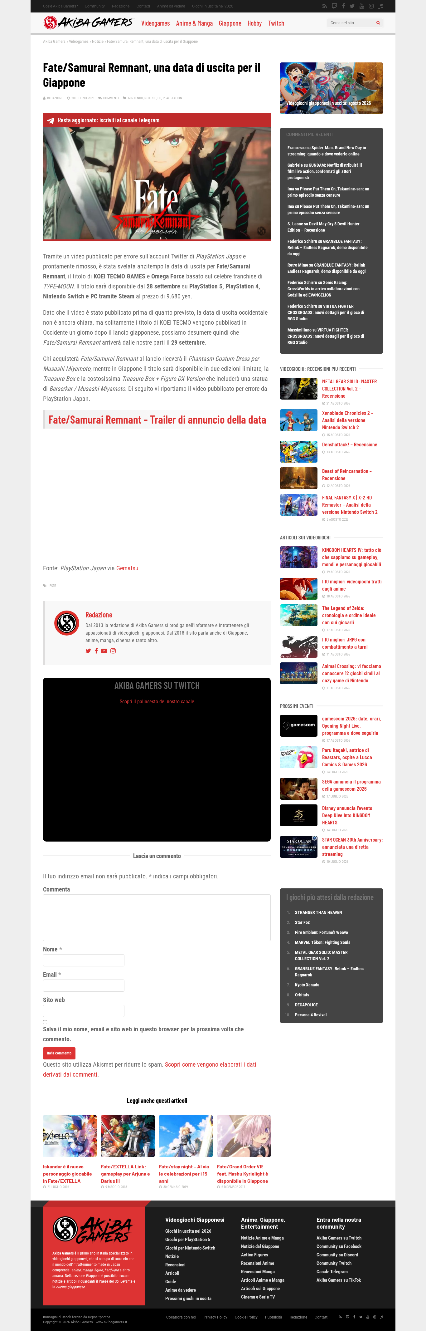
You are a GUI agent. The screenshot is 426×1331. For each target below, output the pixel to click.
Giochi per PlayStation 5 (187, 1239)
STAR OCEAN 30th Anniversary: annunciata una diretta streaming (352, 846)
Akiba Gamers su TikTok (339, 1280)
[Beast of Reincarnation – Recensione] (298, 487)
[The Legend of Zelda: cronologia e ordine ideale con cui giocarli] (298, 624)
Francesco (297, 147)
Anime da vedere (171, 6)
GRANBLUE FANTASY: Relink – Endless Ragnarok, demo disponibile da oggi (328, 247)
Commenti (111, 98)
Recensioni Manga (258, 1272)
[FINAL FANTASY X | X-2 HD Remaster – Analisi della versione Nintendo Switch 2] (298, 513)
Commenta (56, 889)
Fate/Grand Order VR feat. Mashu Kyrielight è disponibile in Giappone (242, 1173)
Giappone (230, 23)
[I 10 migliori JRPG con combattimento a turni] (298, 655)
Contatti (143, 6)
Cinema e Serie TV (258, 1297)
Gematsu (127, 568)
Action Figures (254, 1255)
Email (50, 974)
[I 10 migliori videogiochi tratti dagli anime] (298, 597)
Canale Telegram (332, 1272)
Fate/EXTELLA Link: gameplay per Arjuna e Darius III (125, 1173)
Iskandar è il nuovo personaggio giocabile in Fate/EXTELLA (67, 1173)
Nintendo (135, 98)
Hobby (255, 23)
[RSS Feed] (324, 6)
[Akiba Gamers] (89, 28)
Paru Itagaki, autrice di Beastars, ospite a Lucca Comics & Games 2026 (347, 757)
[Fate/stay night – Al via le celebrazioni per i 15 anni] (186, 1155)
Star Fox (302, 922)
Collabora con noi (181, 1317)
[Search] (378, 22)
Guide (170, 1281)
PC (159, 98)
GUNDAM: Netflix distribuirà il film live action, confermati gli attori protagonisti (325, 171)
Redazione (120, 6)
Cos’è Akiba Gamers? (60, 6)
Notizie (98, 41)
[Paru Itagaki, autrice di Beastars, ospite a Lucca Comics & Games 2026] (298, 766)
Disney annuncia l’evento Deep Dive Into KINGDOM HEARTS (347, 815)
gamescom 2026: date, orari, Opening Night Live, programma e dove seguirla (351, 725)
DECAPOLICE (306, 1004)
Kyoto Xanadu (307, 984)
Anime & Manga (194, 23)
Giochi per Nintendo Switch (190, 1248)
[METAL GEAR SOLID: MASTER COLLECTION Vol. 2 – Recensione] (298, 397)
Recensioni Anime (257, 1263)
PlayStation (172, 98)
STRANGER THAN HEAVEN (318, 912)
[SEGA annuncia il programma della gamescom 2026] (298, 797)
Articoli (172, 1273)
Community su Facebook (339, 1246)
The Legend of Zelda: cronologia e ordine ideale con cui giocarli (349, 615)
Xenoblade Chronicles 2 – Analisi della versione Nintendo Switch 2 (347, 419)
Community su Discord (337, 1255)
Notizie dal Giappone (260, 1246)
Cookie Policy (246, 1317)
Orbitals (302, 994)
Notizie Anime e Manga (262, 1238)
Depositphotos (99, 1317)
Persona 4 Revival (311, 1014)
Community (95, 6)
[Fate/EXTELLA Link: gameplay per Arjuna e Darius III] (128, 1155)
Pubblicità (273, 1317)
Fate (53, 585)
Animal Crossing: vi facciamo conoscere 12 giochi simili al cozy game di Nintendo (351, 673)
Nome (50, 949)
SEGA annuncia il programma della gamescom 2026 (351, 785)
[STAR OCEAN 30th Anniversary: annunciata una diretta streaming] (298, 855)
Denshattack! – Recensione (349, 444)
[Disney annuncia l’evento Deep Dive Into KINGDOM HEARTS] (298, 824)
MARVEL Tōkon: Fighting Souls (323, 942)
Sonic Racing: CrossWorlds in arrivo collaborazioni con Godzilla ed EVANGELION (324, 288)
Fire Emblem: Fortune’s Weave (321, 932)
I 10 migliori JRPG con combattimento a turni (345, 643)
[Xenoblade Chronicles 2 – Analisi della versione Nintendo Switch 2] (298, 429)
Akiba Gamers (54, 41)
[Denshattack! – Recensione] (298, 460)
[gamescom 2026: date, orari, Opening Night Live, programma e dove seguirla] (298, 734)
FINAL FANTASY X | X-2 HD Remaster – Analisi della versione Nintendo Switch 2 (350, 504)
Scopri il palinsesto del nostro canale (157, 702)
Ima (291, 188)
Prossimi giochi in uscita (188, 1298)
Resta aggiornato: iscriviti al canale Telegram (108, 120)
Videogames (155, 23)
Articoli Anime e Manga (262, 1280)
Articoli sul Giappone (260, 1288)
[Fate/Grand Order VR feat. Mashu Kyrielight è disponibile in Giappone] (244, 1155)
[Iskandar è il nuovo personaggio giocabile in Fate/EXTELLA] (70, 1155)
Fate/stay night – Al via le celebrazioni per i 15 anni (184, 1173)
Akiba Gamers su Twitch (339, 1238)
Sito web (54, 1000)
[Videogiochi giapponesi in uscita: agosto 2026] (331, 111)
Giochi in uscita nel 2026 (212, 6)
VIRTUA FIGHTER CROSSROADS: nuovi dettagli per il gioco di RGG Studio (326, 312)
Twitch (276, 23)
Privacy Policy (215, 1317)
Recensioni (175, 1265)
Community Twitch (334, 1263)
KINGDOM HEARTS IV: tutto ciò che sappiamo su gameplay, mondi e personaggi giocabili (351, 556)
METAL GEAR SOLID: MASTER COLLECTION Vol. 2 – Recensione (349, 388)
